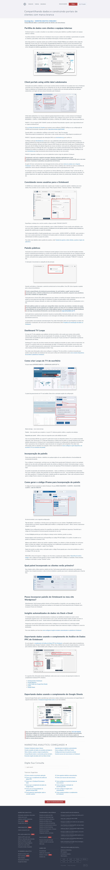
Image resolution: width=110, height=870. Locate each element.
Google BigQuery (32, 682)
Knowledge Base (29, 21)
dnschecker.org (60, 137)
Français (63, 861)
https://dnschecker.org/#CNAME (56, 129)
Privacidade (63, 865)
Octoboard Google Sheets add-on (47, 699)
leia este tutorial (76, 731)
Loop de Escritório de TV (68, 311)
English (64, 859)
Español (70, 859)
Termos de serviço (71, 865)
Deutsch (77, 861)
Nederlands (85, 859)
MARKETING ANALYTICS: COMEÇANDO (45, 21)
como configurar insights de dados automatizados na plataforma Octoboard (61, 630)
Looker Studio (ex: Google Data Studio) (37, 684)
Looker (29, 685)
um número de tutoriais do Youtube (36, 127)
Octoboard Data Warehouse (35, 681)
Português (77, 859)
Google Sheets (31, 687)
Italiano (70, 861)
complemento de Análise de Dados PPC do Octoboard (48, 643)
